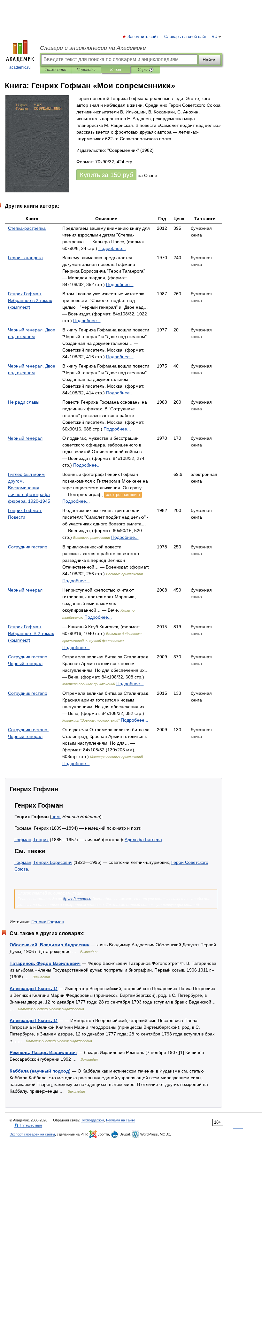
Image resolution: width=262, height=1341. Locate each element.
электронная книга (123, 494)
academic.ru (20, 67)
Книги (115, 69)
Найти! (210, 59)
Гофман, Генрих (31, 839)
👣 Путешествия (28, 1125)
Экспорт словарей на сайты (32, 1134)
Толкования (55, 69)
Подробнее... (112, 248)
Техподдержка (92, 1120)
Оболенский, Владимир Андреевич (49, 944)
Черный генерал (25, 438)
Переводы (86, 69)
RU (214, 37)
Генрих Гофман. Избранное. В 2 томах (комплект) (31, 633)
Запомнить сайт (143, 37)
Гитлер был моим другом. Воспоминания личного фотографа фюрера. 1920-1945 (29, 488)
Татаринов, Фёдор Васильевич (45, 963)
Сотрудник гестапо (27, 546)
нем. (56, 816)
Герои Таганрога (25, 257)
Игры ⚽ (145, 69)
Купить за (106, 174)
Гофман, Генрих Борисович (43, 862)
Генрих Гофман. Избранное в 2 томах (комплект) (30, 300)
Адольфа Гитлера (143, 839)
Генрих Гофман (47, 921)
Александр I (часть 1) (34, 988)
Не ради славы (23, 402)
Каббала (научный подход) (40, 1071)
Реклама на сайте (120, 1120)
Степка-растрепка (27, 228)
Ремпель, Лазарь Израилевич (43, 1052)
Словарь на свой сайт (185, 37)
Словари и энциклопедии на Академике (93, 48)
